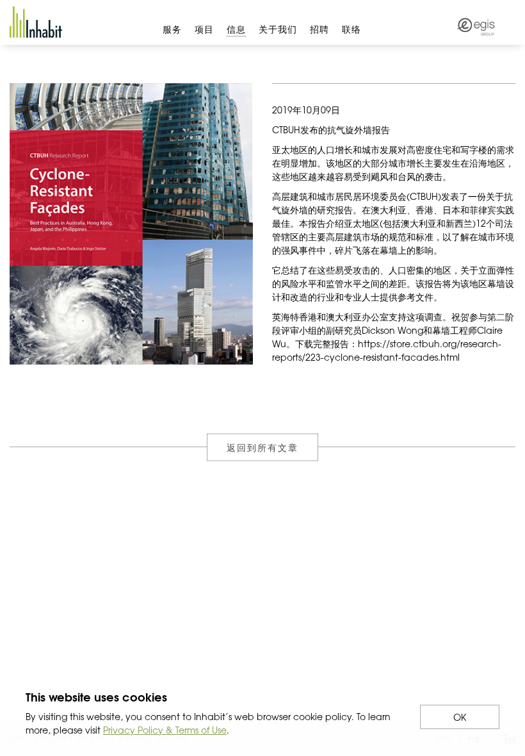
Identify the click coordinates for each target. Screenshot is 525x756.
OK (459, 717)
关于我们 (278, 28)
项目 (204, 28)
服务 (172, 28)
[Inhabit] (36, 22)
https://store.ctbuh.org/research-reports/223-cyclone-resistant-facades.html (386, 350)
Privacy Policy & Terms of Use (165, 729)
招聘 (319, 28)
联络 (351, 28)
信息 (236, 28)
